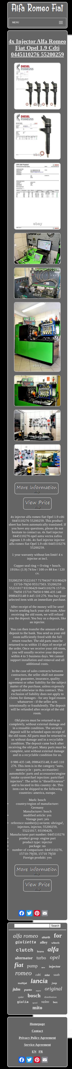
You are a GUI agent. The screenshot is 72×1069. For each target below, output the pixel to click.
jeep (54, 983)
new (43, 967)
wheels (55, 942)
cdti (38, 975)
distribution (50, 997)
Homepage (37, 1024)
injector (54, 966)
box (55, 1002)
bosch (34, 995)
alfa (53, 949)
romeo (23, 973)
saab (57, 975)
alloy (44, 942)
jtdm (16, 989)
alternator (24, 958)
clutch (24, 950)
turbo (41, 957)
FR (41, 1051)
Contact (37, 1031)
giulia (23, 1002)
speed (34, 1003)
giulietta (25, 942)
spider (21, 997)
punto (28, 990)
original (53, 989)
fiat (18, 964)
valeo (45, 1002)
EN (34, 1051)
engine (38, 991)
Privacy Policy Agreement (37, 1038)
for (58, 935)
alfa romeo (25, 936)
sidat (47, 975)
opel (55, 957)
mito (37, 1007)
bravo (40, 951)
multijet (22, 983)
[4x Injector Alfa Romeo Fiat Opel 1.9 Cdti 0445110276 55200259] (37, 86)
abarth (46, 937)
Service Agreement (37, 1045)
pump (32, 965)
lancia (39, 981)
